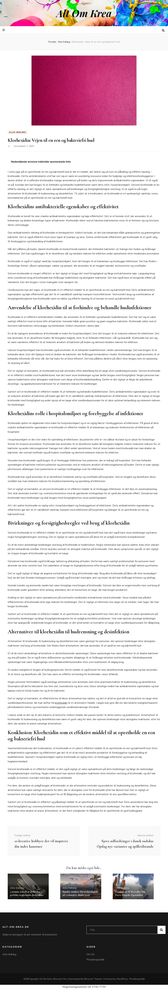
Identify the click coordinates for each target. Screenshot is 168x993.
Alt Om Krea (84, 13)
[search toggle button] (163, 30)
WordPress (122, 979)
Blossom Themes (93, 979)
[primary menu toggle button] (4, 30)
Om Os (90, 954)
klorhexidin (61, 703)
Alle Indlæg (17, 132)
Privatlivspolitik (95, 959)
